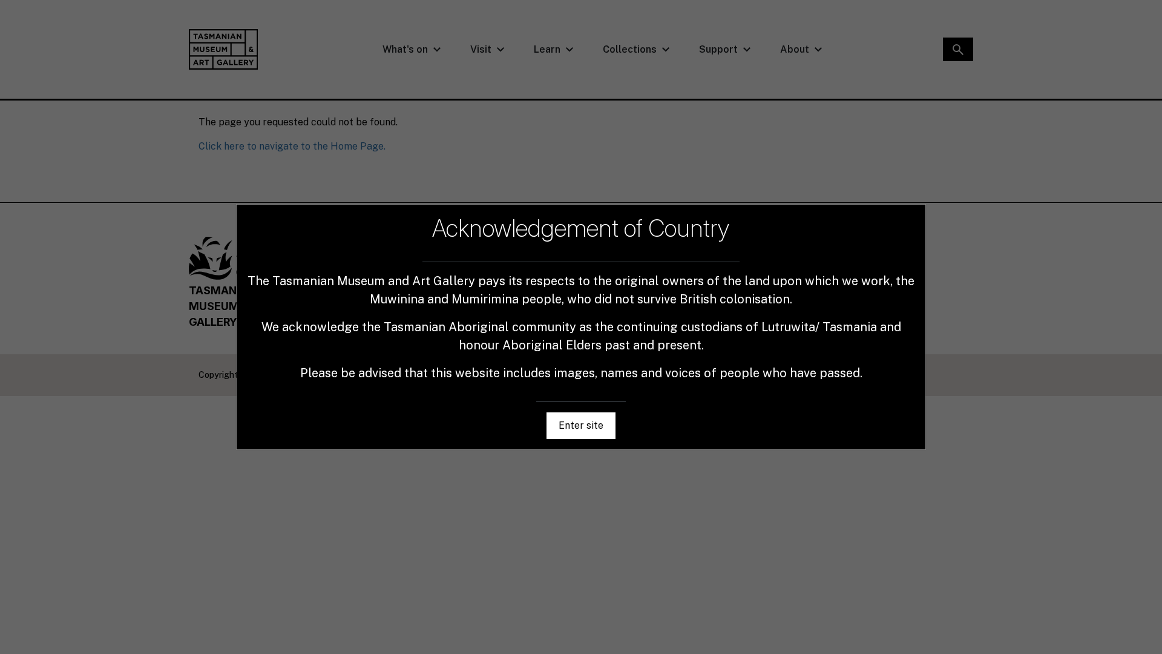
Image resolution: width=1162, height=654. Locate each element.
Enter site (581, 425)
